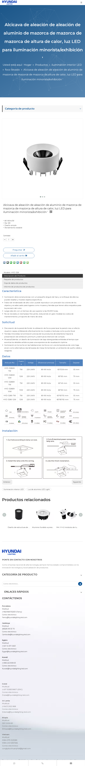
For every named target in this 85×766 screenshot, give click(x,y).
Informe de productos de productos (19, 287)
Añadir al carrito (18, 256)
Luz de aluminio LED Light (39, 489)
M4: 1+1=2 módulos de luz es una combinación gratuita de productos (67, 527)
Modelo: (7, 272)
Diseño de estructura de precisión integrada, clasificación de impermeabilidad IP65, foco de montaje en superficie (18, 527)
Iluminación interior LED (14, 489)
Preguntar (17, 250)
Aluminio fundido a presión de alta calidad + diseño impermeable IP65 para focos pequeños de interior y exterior (42, 527)
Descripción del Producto (14, 276)
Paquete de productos (13, 279)
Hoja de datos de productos (15, 283)
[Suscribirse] (80, 584)
